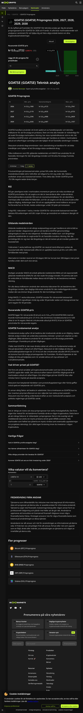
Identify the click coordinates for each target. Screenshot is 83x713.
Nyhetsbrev (12, 8)
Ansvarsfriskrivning (49, 710)
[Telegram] (20, 608)
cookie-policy (32, 701)
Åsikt (48, 690)
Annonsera (45, 8)
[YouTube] (15, 608)
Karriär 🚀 (32, 659)
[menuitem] (3, 13)
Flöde (4, 8)
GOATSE (15, 14)
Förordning (50, 673)
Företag (49, 677)
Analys (48, 687)
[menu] (3, 19)
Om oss (31, 655)
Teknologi (49, 683)
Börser (48, 662)
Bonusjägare (23, 8)
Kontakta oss (32, 680)
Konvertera (50, 659)
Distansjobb (32, 677)
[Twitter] (11, 608)
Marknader (35, 8)
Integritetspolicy (35, 710)
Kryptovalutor (51, 655)
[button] (43, 443)
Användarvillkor (21, 710)
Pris (8, 14)
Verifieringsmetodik (35, 683)
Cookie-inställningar (65, 710)
